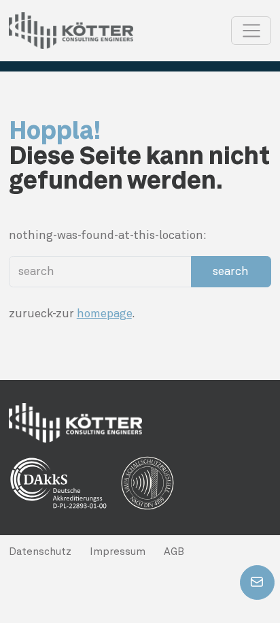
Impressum (117, 551)
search (231, 271)
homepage (104, 313)
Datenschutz (40, 551)
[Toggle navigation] (251, 30)
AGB (174, 551)
